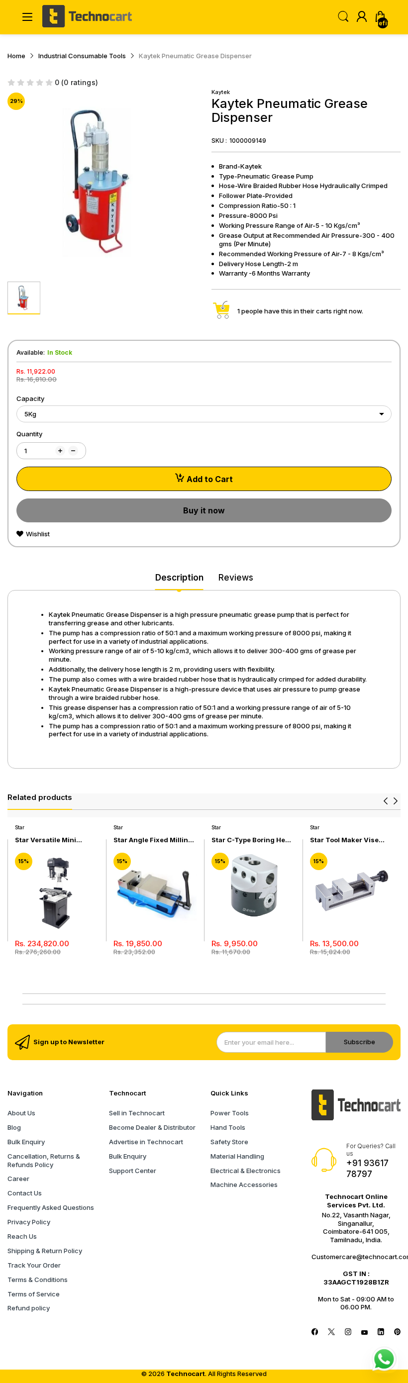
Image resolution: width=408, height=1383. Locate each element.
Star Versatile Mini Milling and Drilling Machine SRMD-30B (48, 840)
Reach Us (22, 1236)
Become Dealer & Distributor (152, 1127)
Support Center (132, 1171)
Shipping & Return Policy (44, 1251)
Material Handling (237, 1156)
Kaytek (220, 92)
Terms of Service (33, 1294)
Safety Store (229, 1142)
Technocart (185, 1374)
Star (19, 827)
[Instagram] (348, 1332)
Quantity (29, 434)
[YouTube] (364, 1332)
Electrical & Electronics (245, 1171)
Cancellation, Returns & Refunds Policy (43, 1160)
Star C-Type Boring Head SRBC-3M (252, 840)
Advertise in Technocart (146, 1142)
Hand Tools (227, 1127)
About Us (21, 1113)
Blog (14, 1127)
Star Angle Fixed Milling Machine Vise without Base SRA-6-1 (153, 840)
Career (18, 1179)
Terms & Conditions (37, 1280)
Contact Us (24, 1193)
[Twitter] (331, 1332)
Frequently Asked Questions (50, 1207)
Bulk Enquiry (26, 1142)
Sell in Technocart (137, 1113)
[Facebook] (314, 1332)
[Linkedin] (381, 1332)
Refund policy (28, 1308)
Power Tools (229, 1113)
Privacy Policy (28, 1222)
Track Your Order (34, 1265)
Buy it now (204, 510)
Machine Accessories (244, 1184)
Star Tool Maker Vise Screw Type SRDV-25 (345, 840)
